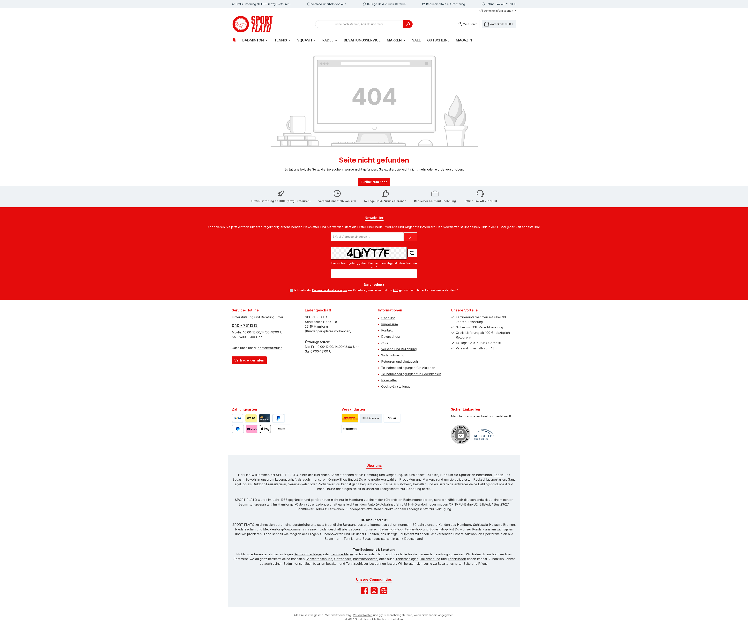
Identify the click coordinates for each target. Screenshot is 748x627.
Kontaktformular (270, 348)
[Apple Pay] (265, 429)
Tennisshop (413, 529)
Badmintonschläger (308, 554)
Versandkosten (362, 615)
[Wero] (251, 418)
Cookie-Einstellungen (396, 386)
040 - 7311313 (245, 325)
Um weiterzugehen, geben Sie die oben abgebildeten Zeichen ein (374, 265)
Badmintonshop (391, 529)
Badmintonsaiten (365, 559)
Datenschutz (390, 337)
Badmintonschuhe (319, 559)
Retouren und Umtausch (399, 361)
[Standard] (349, 418)
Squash (237, 479)
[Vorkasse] (281, 429)
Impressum (389, 324)
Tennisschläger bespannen (366, 563)
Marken (428, 479)
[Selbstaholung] (349, 429)
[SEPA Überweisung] (237, 418)
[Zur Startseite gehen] (253, 24)
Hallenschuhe (430, 559)
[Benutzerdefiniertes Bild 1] (484, 434)
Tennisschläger (342, 554)
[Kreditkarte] (264, 418)
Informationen (390, 310)
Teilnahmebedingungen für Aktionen (408, 368)
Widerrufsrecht (392, 355)
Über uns (388, 318)
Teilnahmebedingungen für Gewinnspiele (411, 374)
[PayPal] (278, 418)
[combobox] (359, 24)
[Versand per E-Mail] (392, 418)
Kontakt (387, 330)
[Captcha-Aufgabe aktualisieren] (412, 253)
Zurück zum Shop (374, 182)
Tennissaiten (457, 559)
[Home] (235, 40)
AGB (395, 290)
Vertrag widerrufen (249, 360)
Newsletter (389, 380)
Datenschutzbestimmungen (329, 290)
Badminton (484, 475)
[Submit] (410, 236)
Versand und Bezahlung (399, 349)
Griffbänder (342, 559)
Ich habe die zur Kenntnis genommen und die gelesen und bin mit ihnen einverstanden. (376, 290)
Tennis (499, 475)
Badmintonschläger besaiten (304, 563)
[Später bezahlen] (238, 429)
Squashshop (438, 529)
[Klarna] (252, 429)
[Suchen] (408, 24)
